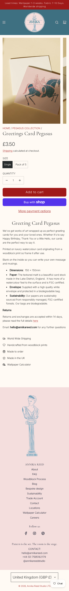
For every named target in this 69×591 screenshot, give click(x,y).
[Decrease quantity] (7, 180)
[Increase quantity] (20, 180)
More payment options (34, 211)
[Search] (57, 22)
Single (7, 164)
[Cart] (64, 22)
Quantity (9, 173)
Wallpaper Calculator (19, 364)
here (35, 320)
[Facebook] (26, 533)
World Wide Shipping (19, 338)
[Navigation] (4, 22)
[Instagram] (34, 533)
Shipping (7, 150)
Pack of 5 (21, 164)
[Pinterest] (43, 533)
